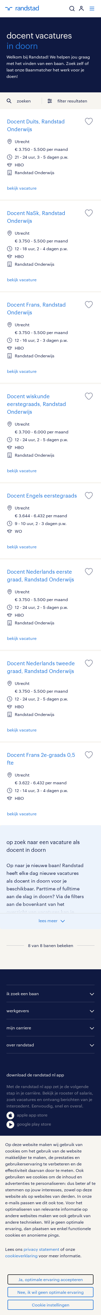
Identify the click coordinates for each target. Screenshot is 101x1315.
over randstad (20, 1044)
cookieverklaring (21, 1255)
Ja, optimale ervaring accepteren (50, 1279)
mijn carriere (18, 1027)
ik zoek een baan (22, 993)
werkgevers (17, 1010)
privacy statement (41, 1249)
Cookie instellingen (50, 1304)
